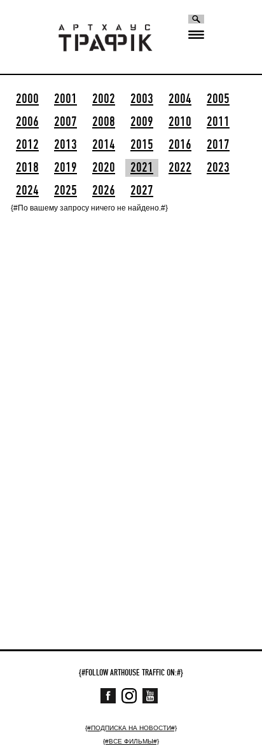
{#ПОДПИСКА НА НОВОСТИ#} (131, 727)
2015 (141, 145)
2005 (218, 99)
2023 (218, 168)
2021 (141, 168)
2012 (27, 145)
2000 (27, 99)
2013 (65, 145)
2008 (103, 122)
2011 (218, 122)
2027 (141, 190)
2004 (180, 99)
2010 (180, 122)
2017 (218, 145)
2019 (65, 168)
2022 (180, 168)
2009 (141, 122)
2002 (103, 99)
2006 (27, 122)
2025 (65, 190)
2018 (27, 168)
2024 (27, 190)
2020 (103, 168)
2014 (103, 145)
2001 (65, 99)
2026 (103, 190)
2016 (180, 145)
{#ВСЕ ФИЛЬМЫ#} (131, 741)
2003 (141, 99)
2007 (65, 122)
